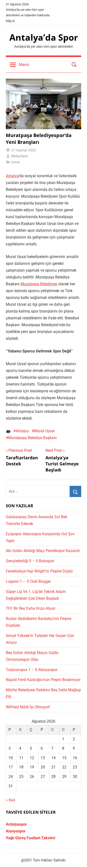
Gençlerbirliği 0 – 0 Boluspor (30, 561)
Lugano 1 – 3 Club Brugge (28, 581)
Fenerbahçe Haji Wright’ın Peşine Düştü (39, 571)
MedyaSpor (19, 156)
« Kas (10, 800)
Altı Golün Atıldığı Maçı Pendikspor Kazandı (43, 550)
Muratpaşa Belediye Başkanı (32, 437)
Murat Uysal (44, 431)
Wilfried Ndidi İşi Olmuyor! (28, 707)
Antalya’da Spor (43, 37)
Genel (15, 162)
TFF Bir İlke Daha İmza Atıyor (30, 608)
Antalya (12, 176)
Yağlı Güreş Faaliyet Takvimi (30, 838)
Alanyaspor (16, 831)
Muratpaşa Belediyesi (39, 284)
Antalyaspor (16, 824)
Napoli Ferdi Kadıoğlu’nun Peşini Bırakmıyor (43, 679)
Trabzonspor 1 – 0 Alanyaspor (32, 669)
